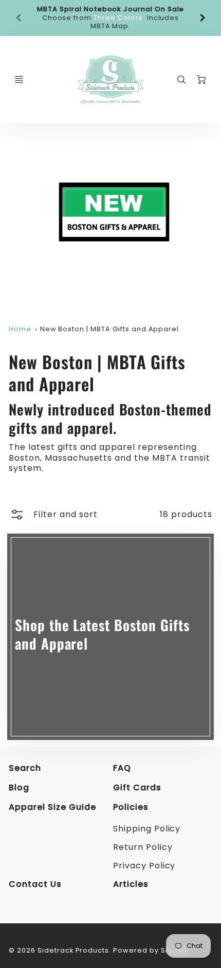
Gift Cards (137, 787)
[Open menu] (19, 79)
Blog (19, 787)
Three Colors (118, 17)
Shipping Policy (146, 828)
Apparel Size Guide (52, 807)
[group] (110, 18)
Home (20, 329)
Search (25, 768)
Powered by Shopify (151, 950)
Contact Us (35, 884)
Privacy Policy (144, 865)
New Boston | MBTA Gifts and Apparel (109, 329)
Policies (131, 807)
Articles (131, 884)
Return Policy (142, 847)
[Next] (202, 18)
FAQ (122, 768)
